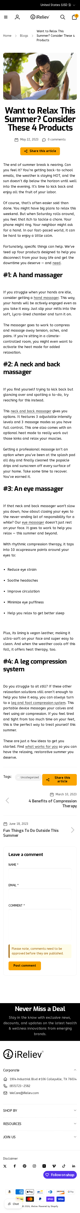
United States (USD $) (56, 5)
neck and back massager (31, 411)
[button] (5, 17)
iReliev (34, 1206)
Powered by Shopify (48, 1206)
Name (13, 865)
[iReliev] (23, 1059)
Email (14, 885)
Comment (17, 905)
